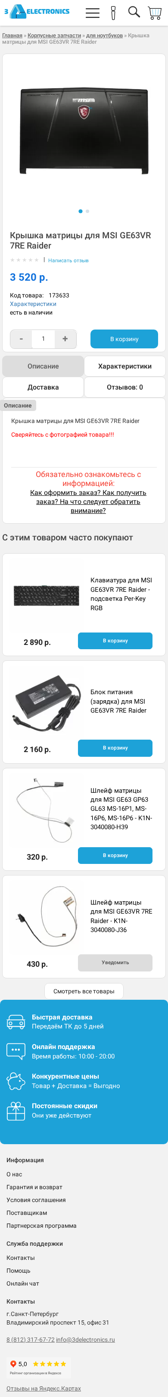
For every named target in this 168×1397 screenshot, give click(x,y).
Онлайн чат (22, 1283)
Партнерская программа (41, 1225)
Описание (43, 366)
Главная (12, 35)
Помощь (18, 1270)
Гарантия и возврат (34, 1187)
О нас (14, 1174)
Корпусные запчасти (54, 35)
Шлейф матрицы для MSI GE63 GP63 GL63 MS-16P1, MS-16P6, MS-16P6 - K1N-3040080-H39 (121, 809)
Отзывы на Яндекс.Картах (43, 1388)
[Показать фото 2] (87, 211)
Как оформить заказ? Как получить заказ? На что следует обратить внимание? (88, 502)
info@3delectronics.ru (85, 1339)
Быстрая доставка (62, 1017)
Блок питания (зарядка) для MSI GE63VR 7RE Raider (118, 701)
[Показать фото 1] (80, 211)
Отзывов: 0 (125, 387)
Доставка (43, 387)
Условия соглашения (36, 1199)
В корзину (124, 339)
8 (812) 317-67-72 (30, 1339)
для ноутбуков (104, 35)
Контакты (20, 1257)
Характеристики (33, 303)
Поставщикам (26, 1212)
